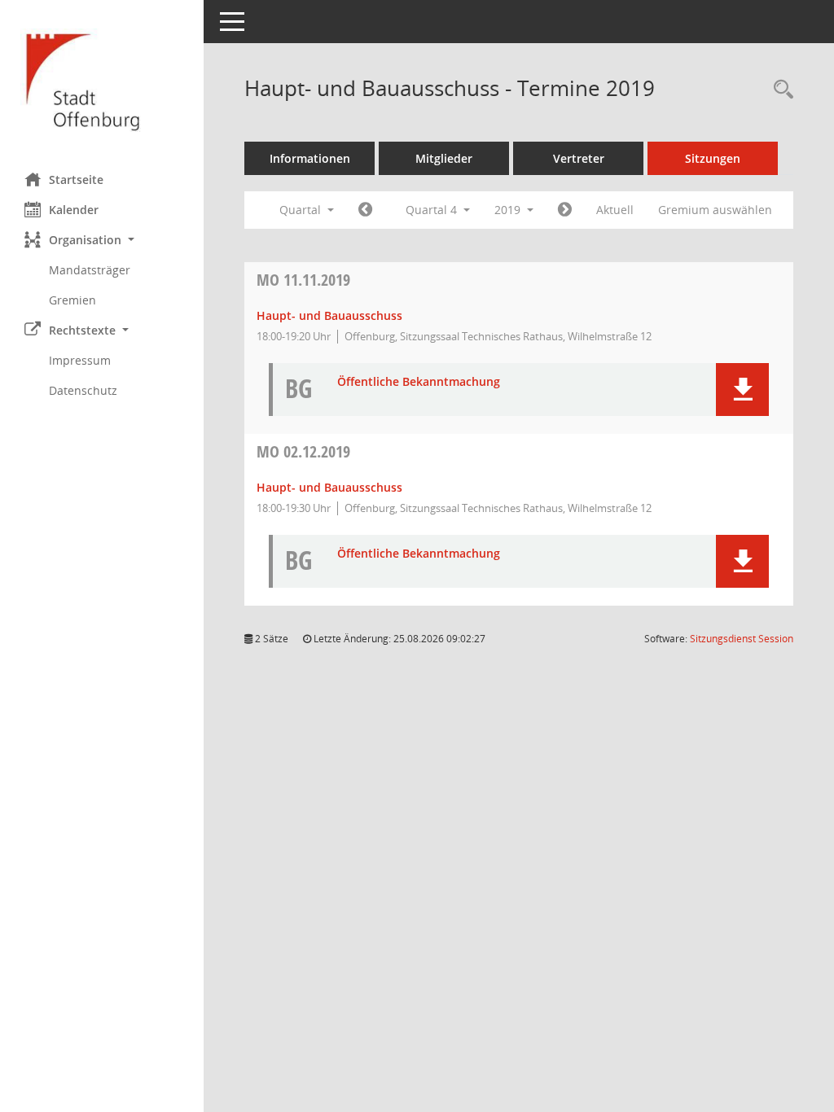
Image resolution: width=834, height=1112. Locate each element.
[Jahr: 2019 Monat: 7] (365, 210)
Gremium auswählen (715, 209)
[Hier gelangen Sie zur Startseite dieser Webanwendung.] (102, 80)
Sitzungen (712, 158)
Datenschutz (83, 390)
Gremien (72, 300)
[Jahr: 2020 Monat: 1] (565, 210)
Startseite (76, 179)
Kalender (74, 209)
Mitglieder (443, 158)
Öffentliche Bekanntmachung (418, 382)
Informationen (310, 158)
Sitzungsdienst (741, 639)
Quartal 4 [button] (433, 209)
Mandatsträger (89, 270)
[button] (102, 240)
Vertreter (578, 158)
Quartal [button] (301, 209)
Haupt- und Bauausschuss (329, 315)
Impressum (80, 360)
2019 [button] (509, 209)
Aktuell (615, 209)
